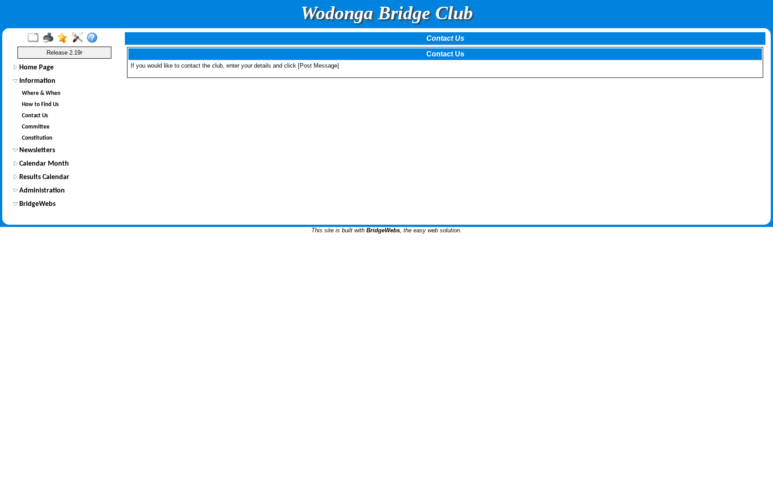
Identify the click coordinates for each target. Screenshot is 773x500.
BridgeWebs (36, 204)
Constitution (37, 138)
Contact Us (35, 116)
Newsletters (36, 150)
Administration (41, 190)
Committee (36, 127)
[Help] (94, 38)
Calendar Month (43, 163)
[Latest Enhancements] (64, 38)
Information (36, 81)
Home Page (35, 67)
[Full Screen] (35, 38)
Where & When (41, 93)
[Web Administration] (79, 38)
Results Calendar (43, 177)
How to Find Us (40, 104)
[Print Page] (49, 38)
